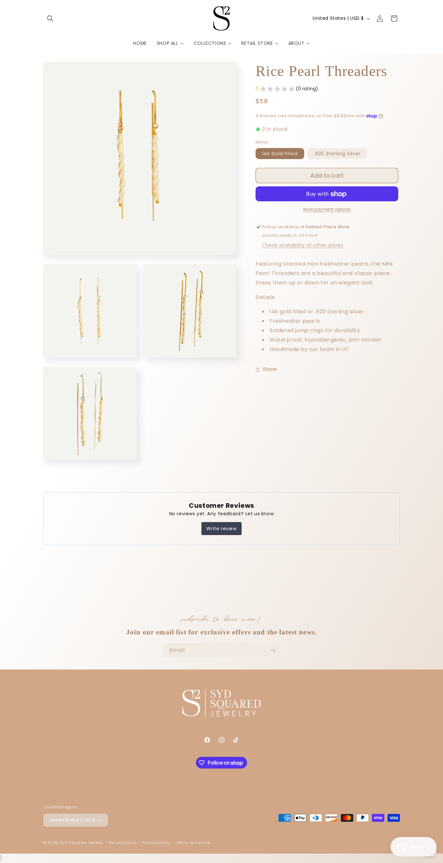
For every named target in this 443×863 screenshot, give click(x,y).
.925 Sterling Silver (337, 154)
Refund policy (123, 842)
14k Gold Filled (280, 154)
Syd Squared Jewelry (81, 842)
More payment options (327, 209)
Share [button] (270, 369)
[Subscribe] (273, 650)
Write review (221, 528)
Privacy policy (156, 842)
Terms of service (193, 842)
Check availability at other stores (302, 245)
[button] (50, 18)
